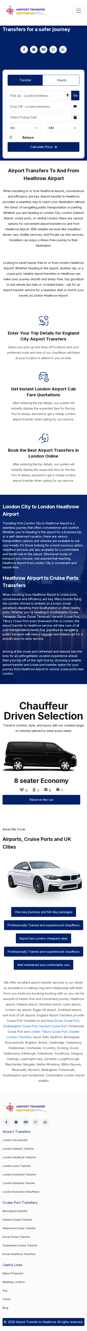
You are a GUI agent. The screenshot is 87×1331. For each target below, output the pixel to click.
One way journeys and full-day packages (43, 912)
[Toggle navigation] (78, 11)
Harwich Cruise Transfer (17, 1219)
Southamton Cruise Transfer (20, 1245)
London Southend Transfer (19, 1174)
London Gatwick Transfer (18, 1148)
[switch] (13, 137)
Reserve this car (41, 800)
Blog (5, 1307)
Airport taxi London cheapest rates (43, 938)
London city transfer (15, 1140)
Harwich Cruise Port (53, 1026)
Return (28, 137)
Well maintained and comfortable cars (43, 965)
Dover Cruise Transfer (16, 1236)
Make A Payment (13, 1273)
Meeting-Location (14, 1282)
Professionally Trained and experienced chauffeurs (44, 925)
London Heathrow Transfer (19, 1157)
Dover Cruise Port (66, 1020)
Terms (7, 1299)
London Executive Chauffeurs (21, 1191)
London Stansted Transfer (19, 1183)
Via (75, 95)
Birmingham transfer (15, 1211)
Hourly (61, 80)
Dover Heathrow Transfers (19, 1254)
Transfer (25, 80)
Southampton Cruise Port (20, 1026)
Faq (5, 1290)
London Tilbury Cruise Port (48, 1031)
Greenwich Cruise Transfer (19, 1228)
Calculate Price (41, 147)
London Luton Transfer (17, 1165)
